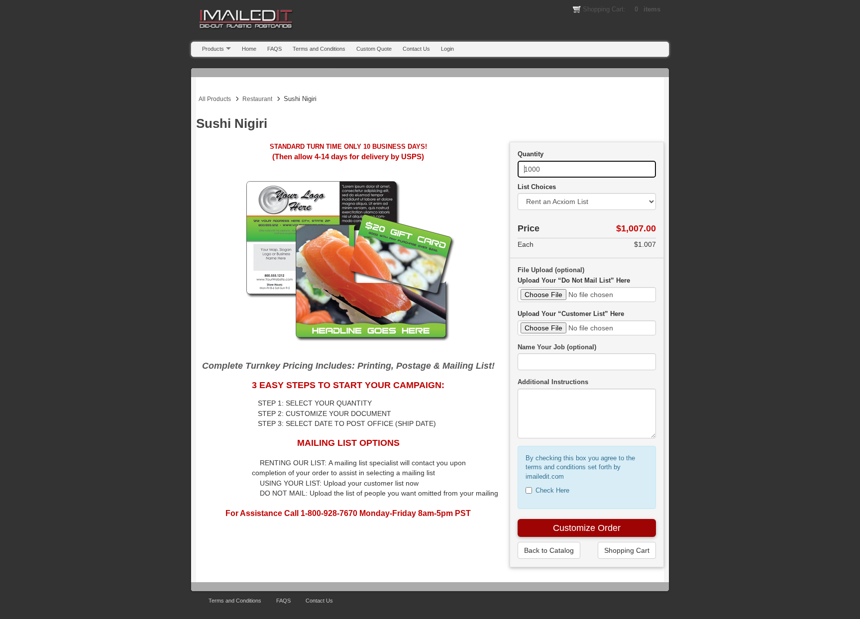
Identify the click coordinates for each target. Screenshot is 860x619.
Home (249, 49)
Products (213, 49)
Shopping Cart (626, 550)
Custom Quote (374, 49)
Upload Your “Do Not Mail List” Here (574, 280)
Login (447, 49)
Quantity (530, 154)
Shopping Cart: (621, 9)
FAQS (274, 49)
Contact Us (416, 49)
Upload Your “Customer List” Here (571, 313)
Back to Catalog (549, 550)
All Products (215, 99)
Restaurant (257, 99)
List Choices (537, 187)
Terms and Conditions (319, 49)
